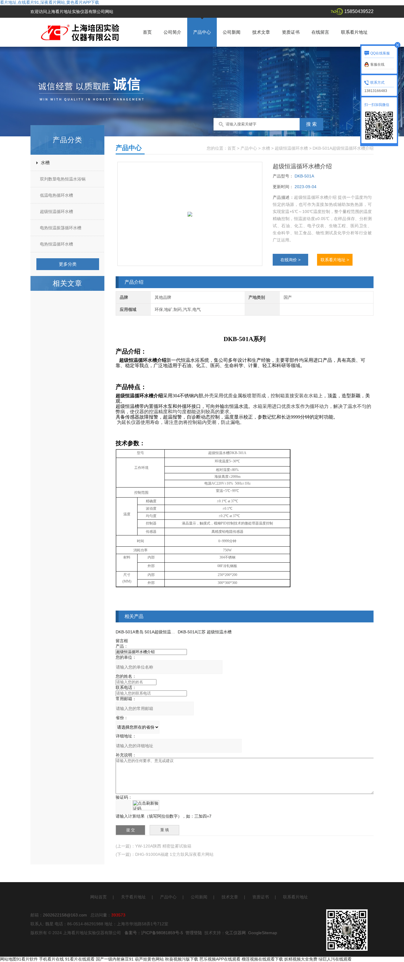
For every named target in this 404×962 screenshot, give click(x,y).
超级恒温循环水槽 (56, 211)
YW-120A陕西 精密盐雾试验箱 (163, 846)
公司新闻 (231, 32)
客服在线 (377, 64)
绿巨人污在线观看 (335, 959)
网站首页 (98, 897)
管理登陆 (193, 932)
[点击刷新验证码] (145, 805)
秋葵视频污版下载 (181, 959)
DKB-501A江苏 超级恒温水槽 (205, 632)
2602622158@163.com (65, 915)
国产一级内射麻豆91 (115, 959)
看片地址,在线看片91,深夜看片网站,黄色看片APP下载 (49, 2)
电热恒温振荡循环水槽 (60, 227)
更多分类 (68, 264)
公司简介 (172, 32)
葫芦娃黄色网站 (149, 959)
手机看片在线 (51, 959)
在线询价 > (290, 259)
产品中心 (202, 32)
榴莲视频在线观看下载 (262, 959)
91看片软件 (27, 959)
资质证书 (291, 32)
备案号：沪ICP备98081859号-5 (154, 932)
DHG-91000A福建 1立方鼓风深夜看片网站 (174, 854)
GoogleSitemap (262, 932)
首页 (147, 32)
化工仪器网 (235, 932)
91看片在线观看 (80, 959)
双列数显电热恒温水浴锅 (62, 179)
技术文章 (261, 32)
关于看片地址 (133, 897)
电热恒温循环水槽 (56, 244)
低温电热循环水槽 (56, 195)
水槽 (45, 162)
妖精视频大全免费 (300, 959)
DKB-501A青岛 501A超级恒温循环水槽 (152, 632)
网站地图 (8, 959)
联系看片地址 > (335, 259)
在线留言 (320, 32)
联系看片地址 (354, 32)
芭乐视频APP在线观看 (219, 959)
